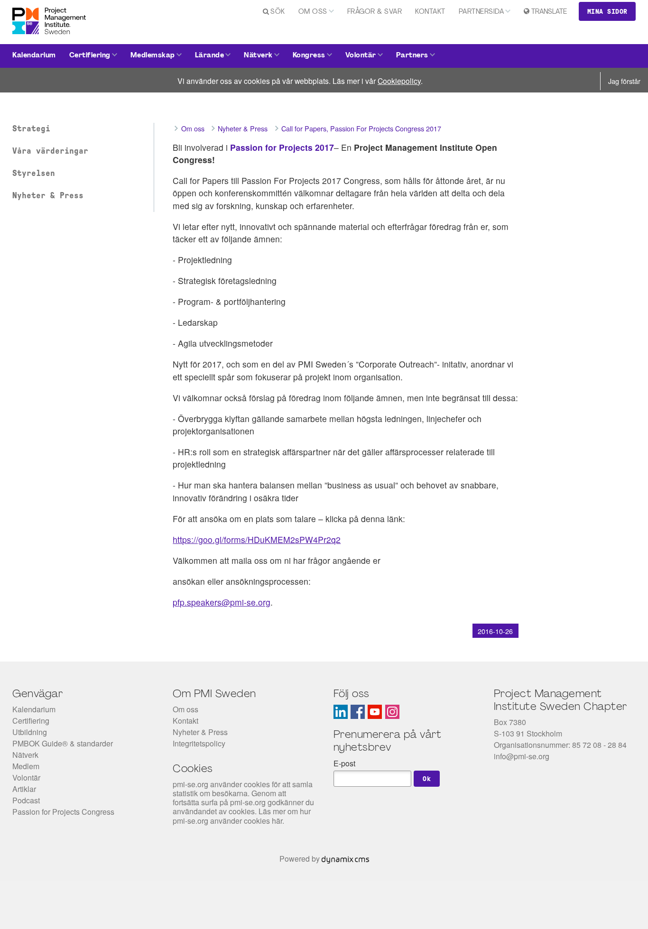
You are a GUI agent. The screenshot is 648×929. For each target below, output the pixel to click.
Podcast (26, 800)
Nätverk (258, 55)
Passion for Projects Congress (63, 811)
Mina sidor (607, 11)
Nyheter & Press (47, 195)
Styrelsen (33, 173)
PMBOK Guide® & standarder (62, 743)
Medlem (25, 766)
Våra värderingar (50, 151)
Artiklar (24, 788)
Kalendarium (34, 55)
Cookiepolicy (399, 80)
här (277, 820)
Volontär (360, 55)
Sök (277, 12)
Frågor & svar (374, 12)
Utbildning (29, 732)
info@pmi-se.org (521, 756)
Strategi (31, 128)
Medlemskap (152, 55)
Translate (549, 12)
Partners (412, 55)
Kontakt (430, 12)
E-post (344, 763)
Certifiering (90, 55)
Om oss (312, 12)
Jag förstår (624, 81)
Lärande (209, 55)
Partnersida (481, 12)
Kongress (309, 55)
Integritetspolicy (199, 743)
